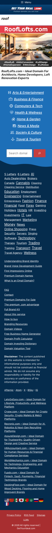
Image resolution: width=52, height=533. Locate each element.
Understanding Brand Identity (21, 261)
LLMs (26, 519)
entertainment (32, 196)
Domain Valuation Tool (17, 348)
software (10, 238)
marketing (30, 219)
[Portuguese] (26, 500)
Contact (8, 294)
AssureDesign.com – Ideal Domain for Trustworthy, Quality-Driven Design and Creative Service (24, 440)
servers (22, 233)
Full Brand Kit (12, 309)
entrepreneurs (12, 200)
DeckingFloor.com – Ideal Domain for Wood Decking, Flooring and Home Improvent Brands (25, 488)
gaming (40, 205)
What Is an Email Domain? (19, 280)
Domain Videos (13, 329)
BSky (30, 390)
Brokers (32, 178)
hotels (22, 210)
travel (37, 248)
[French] (6, 503)
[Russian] (36, 500)
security (9, 233)
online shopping (16, 229)
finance (41, 201)
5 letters (10, 174)
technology (27, 238)
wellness (30, 253)
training (9, 248)
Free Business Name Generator (22, 333)
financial (10, 205)
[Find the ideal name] (39, 153)
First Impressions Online (18, 270)
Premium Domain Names (18, 275)
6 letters (23, 174)
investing (40, 210)
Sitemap (41, 515)
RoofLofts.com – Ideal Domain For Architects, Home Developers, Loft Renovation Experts (25, 74)
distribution (32, 187)
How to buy (11, 319)
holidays (10, 210)
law (28, 215)
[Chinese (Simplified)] (11, 500)
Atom (19, 390)
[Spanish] (16, 500)
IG (37, 390)
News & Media (28, 126)
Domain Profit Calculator (18, 338)
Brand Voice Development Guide (23, 266)
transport (23, 248)
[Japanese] (21, 500)
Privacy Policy (14, 515)
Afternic (8, 390)
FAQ (6, 290)
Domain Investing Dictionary (20, 343)
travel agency (13, 253)
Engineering (12, 196)
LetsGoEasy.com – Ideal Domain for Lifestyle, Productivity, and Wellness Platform (25, 403)
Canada (9, 183)
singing (32, 233)
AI (32, 174)
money (9, 224)
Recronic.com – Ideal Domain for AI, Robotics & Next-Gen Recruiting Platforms (24, 427)
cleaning (36, 183)
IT (23, 215)
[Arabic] (31, 500)
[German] (41, 500)
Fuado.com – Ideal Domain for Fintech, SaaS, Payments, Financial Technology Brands (24, 476)
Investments (12, 215)
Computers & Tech (28, 106)
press (32, 229)
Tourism (21, 243)
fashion (28, 201)
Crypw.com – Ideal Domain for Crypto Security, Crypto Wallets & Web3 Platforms (25, 415)
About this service (14, 314)
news (21, 224)
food (21, 205)
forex (30, 205)
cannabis (23, 183)
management (12, 219)
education (11, 191)
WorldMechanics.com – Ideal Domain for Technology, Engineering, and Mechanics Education (25, 464)
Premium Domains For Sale (20, 299)
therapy (9, 243)
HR (30, 210)
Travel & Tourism (28, 139)
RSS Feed (29, 515)
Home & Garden (28, 119)
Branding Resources (16, 324)
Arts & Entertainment (28, 92)
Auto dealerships (15, 178)
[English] (6, 500)
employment (29, 191)
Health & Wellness (28, 112)
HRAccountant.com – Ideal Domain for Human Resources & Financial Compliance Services (24, 452)
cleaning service (14, 187)
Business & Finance (28, 99)
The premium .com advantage (21, 304)
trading (34, 243)
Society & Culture (29, 132)
